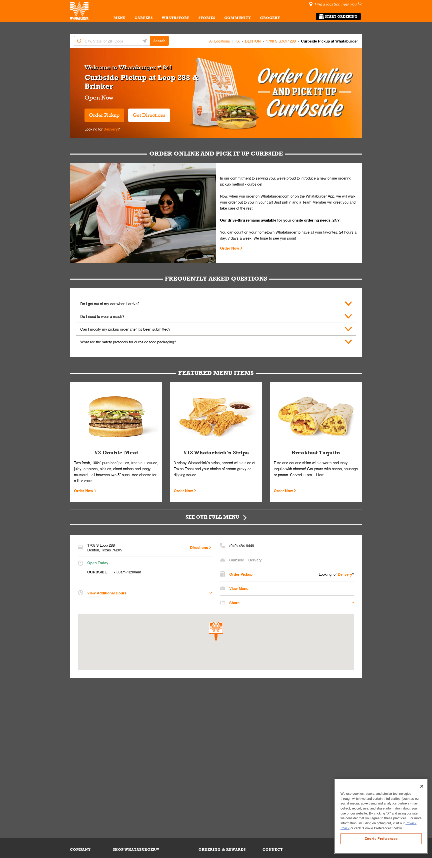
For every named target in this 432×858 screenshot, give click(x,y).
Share (234, 602)
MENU (120, 18)
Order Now (229, 248)
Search (160, 41)
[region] (381, 816)
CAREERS (143, 18)
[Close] (421, 786)
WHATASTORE (176, 18)
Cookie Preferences (381, 838)
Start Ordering (341, 16)
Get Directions (147, 113)
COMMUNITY (237, 18)
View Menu (238, 588)
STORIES (206, 18)
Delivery (110, 129)
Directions (199, 547)
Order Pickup (104, 115)
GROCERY (270, 18)
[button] (216, 632)
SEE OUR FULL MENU (212, 517)
